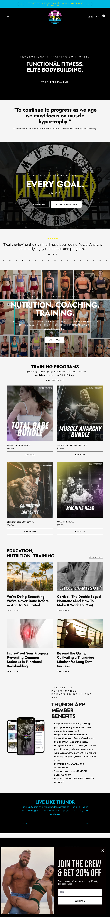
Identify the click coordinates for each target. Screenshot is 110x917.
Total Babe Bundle (18, 445)
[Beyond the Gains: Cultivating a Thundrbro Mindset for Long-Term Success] (80, 633)
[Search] (97, 17)
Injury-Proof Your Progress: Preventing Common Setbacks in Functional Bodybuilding (28, 660)
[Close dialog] (102, 850)
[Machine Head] (80, 490)
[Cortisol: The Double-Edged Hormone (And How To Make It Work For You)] (80, 576)
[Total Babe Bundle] (30, 413)
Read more (13, 610)
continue (80, 900)
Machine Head (65, 521)
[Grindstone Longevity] (30, 490)
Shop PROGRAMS (55, 380)
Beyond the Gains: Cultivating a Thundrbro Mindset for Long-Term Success (75, 660)
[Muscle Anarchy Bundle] (80, 413)
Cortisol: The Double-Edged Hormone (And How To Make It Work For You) (79, 601)
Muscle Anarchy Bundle (72, 445)
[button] (54, 82)
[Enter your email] (86, 823)
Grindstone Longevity (20, 522)
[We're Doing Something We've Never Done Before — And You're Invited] (30, 576)
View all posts (96, 557)
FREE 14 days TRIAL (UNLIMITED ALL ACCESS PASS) (57, 4)
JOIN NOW (30, 455)
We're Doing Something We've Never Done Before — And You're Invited (28, 601)
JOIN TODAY (30, 531)
